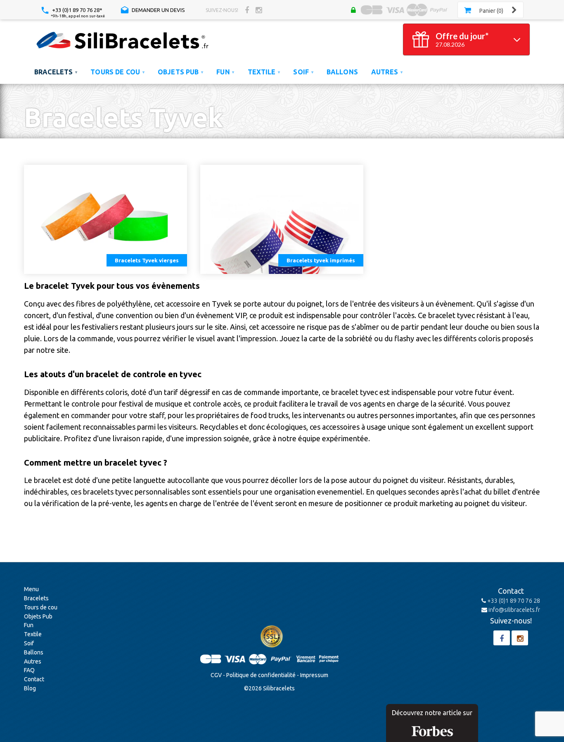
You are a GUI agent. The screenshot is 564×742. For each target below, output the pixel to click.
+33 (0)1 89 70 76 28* (76, 10)
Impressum (314, 675)
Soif (29, 643)
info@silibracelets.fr (513, 609)
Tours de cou (40, 607)
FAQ (29, 670)
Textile (33, 634)
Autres (32, 661)
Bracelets (36, 598)
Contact (34, 679)
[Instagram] (259, 10)
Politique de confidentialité (261, 675)
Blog (30, 688)
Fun (28, 625)
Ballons (33, 652)
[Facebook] (247, 10)
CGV (216, 675)
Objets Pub (38, 616)
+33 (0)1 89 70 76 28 (513, 600)
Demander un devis (157, 10)
